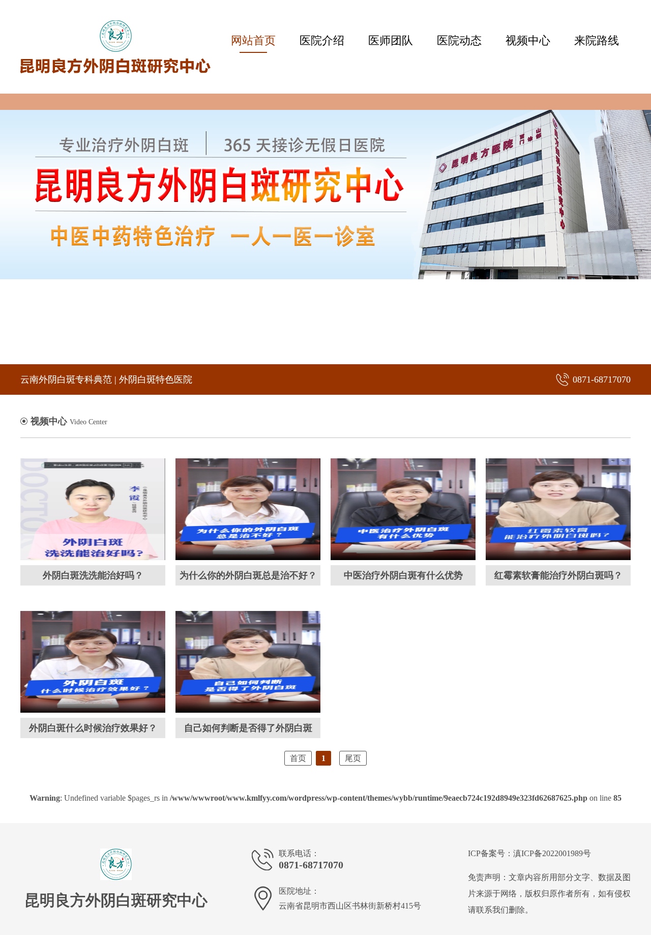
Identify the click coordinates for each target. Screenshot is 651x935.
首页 (298, 758)
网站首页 (253, 40)
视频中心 (528, 40)
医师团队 (390, 40)
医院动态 (459, 40)
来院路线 (596, 40)
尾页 (353, 758)
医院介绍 (322, 40)
